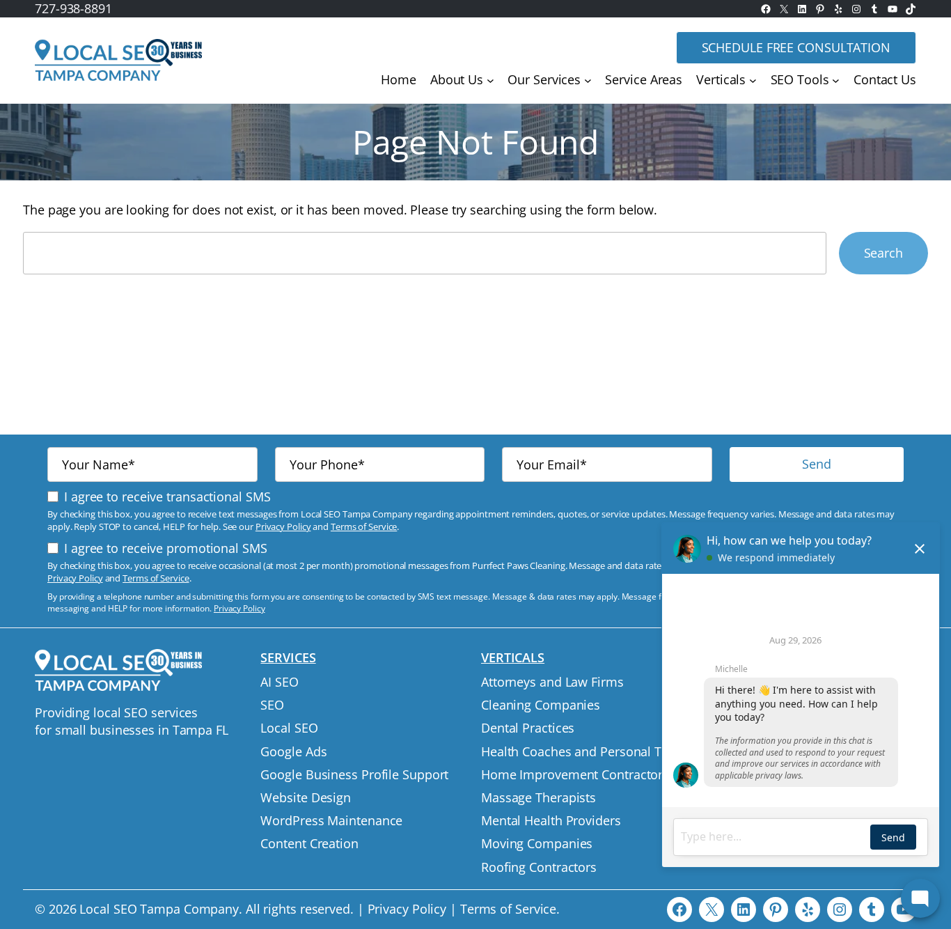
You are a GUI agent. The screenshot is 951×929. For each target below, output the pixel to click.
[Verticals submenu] (753, 80)
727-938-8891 (73, 8)
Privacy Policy (283, 526)
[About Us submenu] (490, 80)
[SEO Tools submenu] (836, 80)
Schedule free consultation (796, 47)
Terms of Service (364, 526)
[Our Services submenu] (588, 80)
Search (883, 252)
